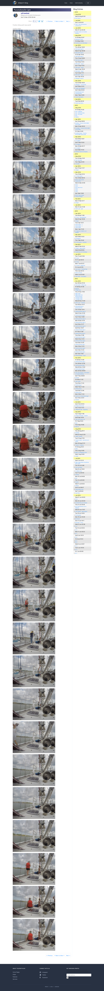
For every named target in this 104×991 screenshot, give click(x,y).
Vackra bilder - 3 (78, 224)
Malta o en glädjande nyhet (81, 452)
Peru (76, 115)
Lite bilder (77, 163)
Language (57, 986)
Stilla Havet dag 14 (79, 56)
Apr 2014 (78, 166)
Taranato (77, 474)
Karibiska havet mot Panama (81, 151)
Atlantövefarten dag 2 (80, 369)
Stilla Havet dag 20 (79, 49)
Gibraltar (77, 377)
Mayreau (77, 288)
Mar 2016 (78, 80)
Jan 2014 (78, 205)
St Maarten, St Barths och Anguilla (80, 232)
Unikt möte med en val (80, 419)
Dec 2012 (78, 281)
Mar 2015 (78, 136)
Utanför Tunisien (78, 436)
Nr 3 (76, 545)
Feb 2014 (78, 199)
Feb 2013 (78, 244)
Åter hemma (78, 18)
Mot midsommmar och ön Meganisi (80, 507)
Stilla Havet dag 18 (79, 52)
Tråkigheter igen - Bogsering (81, 409)
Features (15, 977)
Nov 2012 (78, 357)
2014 (76, 154)
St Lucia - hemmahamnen (80, 217)
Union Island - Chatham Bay (81, 269)
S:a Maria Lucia (78, 471)
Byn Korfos (77, 518)
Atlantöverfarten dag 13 (80, 322)
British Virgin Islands (79, 179)
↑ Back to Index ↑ (59, 21)
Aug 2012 (78, 429)
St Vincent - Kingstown (80, 265)
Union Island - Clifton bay (80, 285)
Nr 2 (76, 549)
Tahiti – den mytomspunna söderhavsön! (80, 25)
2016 (76, 12)
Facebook (45, 977)
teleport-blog (23, 3)
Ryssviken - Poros (79, 522)
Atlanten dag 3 (78, 388)
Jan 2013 (78, 254)
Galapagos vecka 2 (79, 78)
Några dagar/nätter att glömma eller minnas (82, 463)
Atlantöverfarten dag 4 (80, 361)
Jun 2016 (78, 28)
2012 (76, 278)
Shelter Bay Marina (79, 97)
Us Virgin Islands (78, 176)
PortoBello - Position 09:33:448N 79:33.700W (82, 129)
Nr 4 (76, 542)
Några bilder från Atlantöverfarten (79, 296)
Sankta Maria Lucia (79, 489)
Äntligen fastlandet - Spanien (81, 415)
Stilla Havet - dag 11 (79, 63)
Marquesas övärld (79, 39)
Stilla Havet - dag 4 (79, 74)
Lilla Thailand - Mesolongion (81, 511)
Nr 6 (76, 537)
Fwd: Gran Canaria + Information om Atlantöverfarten (82, 373)
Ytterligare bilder (78, 297)
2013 (76, 211)
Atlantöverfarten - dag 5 (80, 355)
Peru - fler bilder (78, 114)
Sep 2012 (78, 411)
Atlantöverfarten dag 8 (80, 340)
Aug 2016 (78, 14)
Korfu (76, 499)
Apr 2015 (78, 119)
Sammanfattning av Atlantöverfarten (79, 307)
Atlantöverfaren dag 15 (80, 315)
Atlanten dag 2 (78, 392)
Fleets (71, 2)
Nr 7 (76, 533)
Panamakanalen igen (79, 92)
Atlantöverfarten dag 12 (80, 326)
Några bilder (78, 293)
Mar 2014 (78, 172)
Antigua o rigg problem (80, 248)
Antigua (77, 169)
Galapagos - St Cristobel (80, 84)
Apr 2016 (78, 45)
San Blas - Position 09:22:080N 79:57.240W (82, 124)
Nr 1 (76, 553)
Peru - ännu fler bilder (80, 113)
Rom (76, 478)
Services (15, 979)
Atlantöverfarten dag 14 (80, 318)
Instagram (45, 972)
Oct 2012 (78, 402)
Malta (76, 448)
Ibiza (76, 423)
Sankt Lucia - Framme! (80, 302)
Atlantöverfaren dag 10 (80, 333)
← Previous (49, 21)
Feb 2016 (78, 99)
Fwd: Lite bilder (78, 160)
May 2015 (78, 107)
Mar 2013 (78, 234)
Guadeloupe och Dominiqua (81, 252)
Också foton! (78, 181)
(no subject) (77, 140)
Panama (77, 117)
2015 (76, 105)
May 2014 (78, 156)
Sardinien (77, 432)
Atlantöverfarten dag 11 (80, 329)
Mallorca (77, 426)
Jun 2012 (78, 495)
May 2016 (78, 35)
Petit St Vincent (78, 272)
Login (88, 2)
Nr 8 (76, 529)
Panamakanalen (78, 93)
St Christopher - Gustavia (80, 242)
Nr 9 (76, 526)
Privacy (46, 986)
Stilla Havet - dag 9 (79, 67)
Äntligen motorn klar (79, 405)
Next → (68, 21)
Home (66, 2)
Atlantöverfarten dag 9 (80, 337)
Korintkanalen (78, 515)
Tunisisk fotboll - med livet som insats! (82, 441)
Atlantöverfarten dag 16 (80, 311)
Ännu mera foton (78, 187)
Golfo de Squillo (78, 467)
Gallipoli (77, 485)
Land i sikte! (77, 381)
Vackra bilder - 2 (78, 226)
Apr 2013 (78, 213)
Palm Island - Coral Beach (80, 276)
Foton (76, 184)
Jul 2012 (77, 458)
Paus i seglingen (78, 111)
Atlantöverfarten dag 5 (80, 351)
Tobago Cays (78, 290)
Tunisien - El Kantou (79, 445)
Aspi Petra (77, 493)
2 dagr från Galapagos (80, 88)
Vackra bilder (78, 227)
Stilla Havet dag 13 (79, 60)
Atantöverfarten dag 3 (80, 365)
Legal (51, 986)
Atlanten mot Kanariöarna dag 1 (82, 396)
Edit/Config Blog (78, 2)
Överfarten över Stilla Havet (81, 43)
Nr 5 (76, 540)
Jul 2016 (77, 20)
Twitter (44, 975)
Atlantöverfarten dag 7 (80, 344)
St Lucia (77, 258)
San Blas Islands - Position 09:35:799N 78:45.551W (81, 134)
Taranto (77, 482)
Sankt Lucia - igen (79, 208)
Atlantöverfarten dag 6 (80, 348)
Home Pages (16, 972)
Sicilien (76, 456)
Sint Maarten (78, 238)
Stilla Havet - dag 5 (79, 71)
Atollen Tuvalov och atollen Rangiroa (81, 32)
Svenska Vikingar (79, 196)
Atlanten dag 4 (78, 385)
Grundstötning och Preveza (81, 502)
